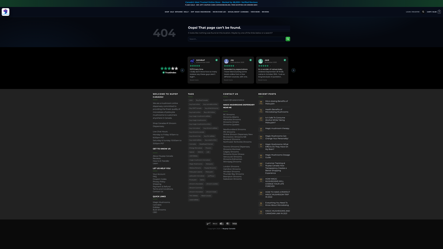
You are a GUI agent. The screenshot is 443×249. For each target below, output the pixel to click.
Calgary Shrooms (231, 152)
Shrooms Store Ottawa (233, 154)
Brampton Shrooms (232, 176)
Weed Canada (206, 196)
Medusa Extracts (195, 168)
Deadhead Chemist (206, 144)
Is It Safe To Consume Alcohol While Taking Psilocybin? (275, 120)
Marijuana (209, 164)
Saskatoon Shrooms (232, 179)
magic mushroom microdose (199, 160)
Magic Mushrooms (203, 12)
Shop (167, 12)
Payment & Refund (162, 186)
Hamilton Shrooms (232, 169)
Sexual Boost (233, 12)
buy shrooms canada (196, 132)
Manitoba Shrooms (232, 119)
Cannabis (244, 12)
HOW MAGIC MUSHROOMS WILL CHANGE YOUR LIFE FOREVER (274, 182)
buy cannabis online (210, 104)
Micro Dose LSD (219, 12)
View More (255, 12)
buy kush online (194, 112)
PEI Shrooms (229, 132)
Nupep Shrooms (210, 168)
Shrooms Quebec (231, 124)
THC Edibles (193, 196)
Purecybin (193, 180)
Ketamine (179, 12)
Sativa (202, 180)
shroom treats (211, 192)
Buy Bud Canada (202, 100)
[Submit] (288, 39)
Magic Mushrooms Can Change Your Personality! (276, 137)
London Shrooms (231, 166)
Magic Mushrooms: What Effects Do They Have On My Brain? (276, 146)
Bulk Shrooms (159, 210)
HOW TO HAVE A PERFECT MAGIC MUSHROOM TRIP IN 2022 (277, 194)
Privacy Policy (159, 182)
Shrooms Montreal (231, 149)
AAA (191, 100)
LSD (208, 152)
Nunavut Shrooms (231, 139)
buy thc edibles (209, 136)
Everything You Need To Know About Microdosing (277, 204)
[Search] (423, 12)
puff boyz (211, 176)
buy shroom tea (195, 136)
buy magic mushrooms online (199, 124)
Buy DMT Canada (195, 108)
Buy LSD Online (209, 112)
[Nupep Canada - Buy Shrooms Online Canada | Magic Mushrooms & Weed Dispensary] (13, 12)
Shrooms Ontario (231, 122)
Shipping (157, 184)
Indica (387, 17)
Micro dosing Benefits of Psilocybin (276, 102)
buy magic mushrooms (197, 120)
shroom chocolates (196, 184)
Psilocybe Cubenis (195, 172)
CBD (155, 212)
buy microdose (194, 128)
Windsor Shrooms (231, 171)
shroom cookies (212, 184)
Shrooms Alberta (231, 117)
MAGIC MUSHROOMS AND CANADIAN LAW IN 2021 (277, 212)
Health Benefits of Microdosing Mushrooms (276, 110)
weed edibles (193, 200)
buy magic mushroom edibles (199, 116)
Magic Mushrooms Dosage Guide (277, 156)
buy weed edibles (195, 140)
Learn (155, 163)
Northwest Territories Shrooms (237, 142)
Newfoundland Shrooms (234, 129)
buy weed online (210, 140)
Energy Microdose (195, 148)
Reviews (265, 12)
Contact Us (158, 191)
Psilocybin (209, 172)
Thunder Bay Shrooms (233, 174)
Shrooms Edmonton (232, 159)
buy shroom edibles (210, 128)
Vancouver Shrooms (232, 157)
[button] (412, 12)
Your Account (159, 174)
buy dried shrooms (211, 108)
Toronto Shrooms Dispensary (236, 147)
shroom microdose (196, 192)
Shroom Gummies (195, 188)
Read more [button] (194, 80)
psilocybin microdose (196, 176)
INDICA (200, 152)
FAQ (155, 176)
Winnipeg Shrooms (232, 162)
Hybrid (288, 17)
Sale (172, 12)
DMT (192, 12)
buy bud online (194, 104)
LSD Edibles (193, 156)
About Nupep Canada (163, 156)
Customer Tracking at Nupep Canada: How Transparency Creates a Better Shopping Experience (276, 168)
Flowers (208, 148)
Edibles (156, 207)
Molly (186, 12)
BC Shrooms (229, 114)
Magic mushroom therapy (277, 128)
